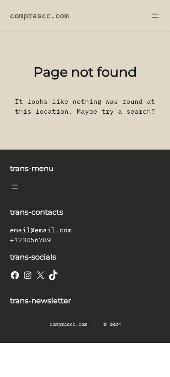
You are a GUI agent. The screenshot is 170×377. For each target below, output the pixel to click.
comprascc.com (39, 15)
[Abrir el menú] (155, 16)
